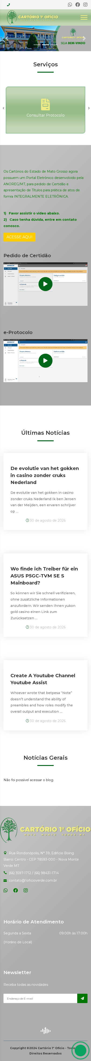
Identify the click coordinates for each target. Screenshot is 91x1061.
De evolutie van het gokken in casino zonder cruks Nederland (44, 475)
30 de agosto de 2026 (47, 520)
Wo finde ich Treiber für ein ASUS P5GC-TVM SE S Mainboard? (44, 576)
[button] (7, 38)
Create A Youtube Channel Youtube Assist (42, 679)
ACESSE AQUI (19, 237)
